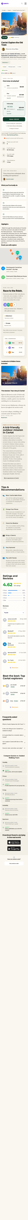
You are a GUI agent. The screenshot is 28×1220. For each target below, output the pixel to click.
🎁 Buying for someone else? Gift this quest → (14, 138)
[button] (14, 23)
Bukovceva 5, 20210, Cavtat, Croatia (15, 278)
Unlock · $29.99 (14, 119)
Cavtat (9, 10)
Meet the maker (10, 179)
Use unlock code (14, 863)
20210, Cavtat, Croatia (11, 271)
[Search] (22, 3)
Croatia (4, 10)
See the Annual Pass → (13, 135)
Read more (5, 62)
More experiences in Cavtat (11, 478)
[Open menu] (25, 3)
